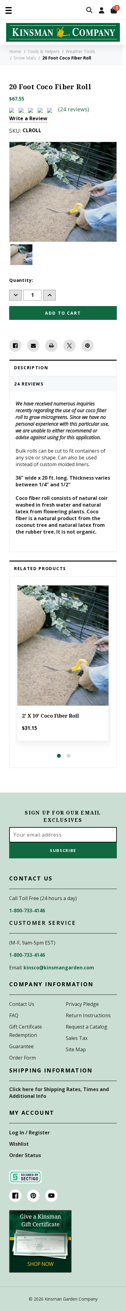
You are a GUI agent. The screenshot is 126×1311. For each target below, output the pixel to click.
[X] (69, 345)
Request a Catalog (86, 1026)
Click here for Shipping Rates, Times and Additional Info (59, 1092)
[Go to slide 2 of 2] (69, 756)
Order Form (22, 1057)
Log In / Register (29, 1132)
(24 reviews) (73, 109)
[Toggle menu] (8, 10)
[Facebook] (15, 345)
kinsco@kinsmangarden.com (59, 967)
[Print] (51, 345)
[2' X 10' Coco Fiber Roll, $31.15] (63, 645)
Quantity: (21, 280)
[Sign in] (101, 11)
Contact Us (21, 1004)
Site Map (76, 1049)
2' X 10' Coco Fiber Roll (50, 716)
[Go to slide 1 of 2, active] (59, 756)
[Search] (89, 10)
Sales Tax (76, 1038)
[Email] (33, 345)
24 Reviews (29, 384)
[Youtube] (51, 1196)
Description (31, 367)
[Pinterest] (87, 345)
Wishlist (19, 1143)
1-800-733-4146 (27, 910)
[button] (40, 1241)
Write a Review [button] (28, 118)
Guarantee (21, 1046)
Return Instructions (88, 1015)
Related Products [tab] (40, 568)
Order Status (25, 1155)
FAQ (13, 1015)
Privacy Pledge (82, 1004)
